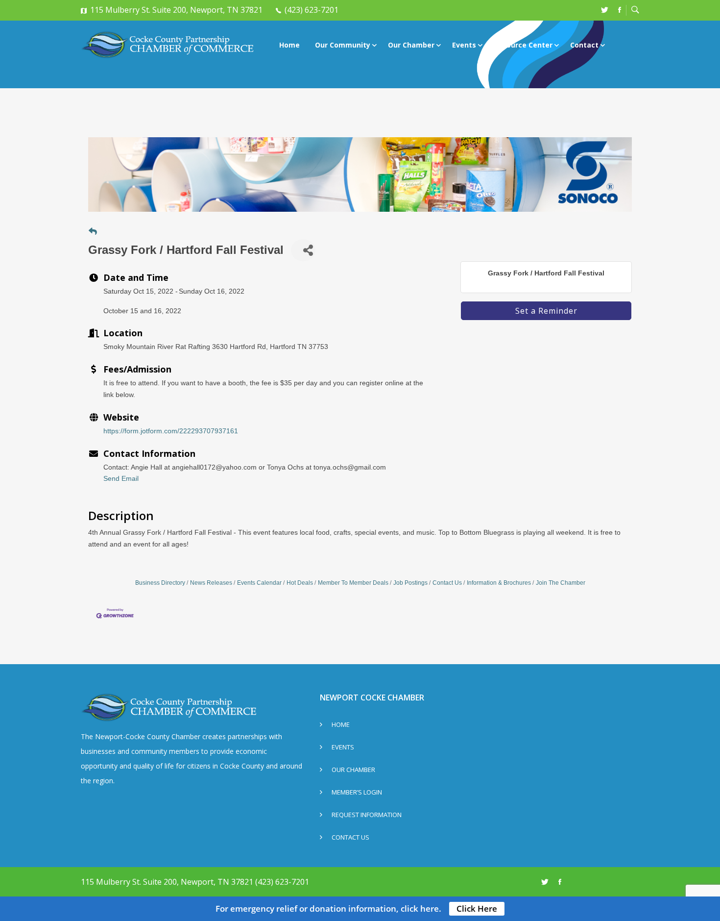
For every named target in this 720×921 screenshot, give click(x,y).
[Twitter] (604, 10)
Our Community (342, 45)
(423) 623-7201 (311, 9)
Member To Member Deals (353, 582)
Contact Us (447, 582)
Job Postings (410, 582)
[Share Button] (303, 250)
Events (464, 45)
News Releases (211, 582)
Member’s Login (357, 793)
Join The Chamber (560, 582)
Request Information (367, 815)
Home (289, 45)
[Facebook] (619, 10)
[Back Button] (93, 232)
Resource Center (523, 45)
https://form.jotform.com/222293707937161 (170, 431)
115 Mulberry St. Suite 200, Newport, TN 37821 (176, 9)
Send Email (121, 478)
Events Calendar (259, 582)
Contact (584, 45)
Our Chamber (411, 45)
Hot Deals (300, 582)
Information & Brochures (499, 582)
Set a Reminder (546, 310)
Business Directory (160, 582)
